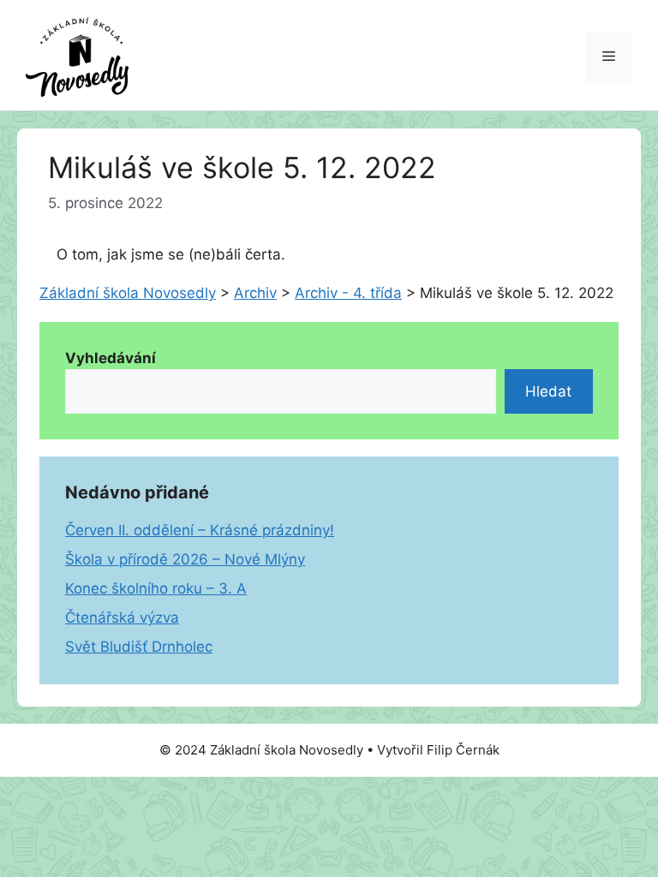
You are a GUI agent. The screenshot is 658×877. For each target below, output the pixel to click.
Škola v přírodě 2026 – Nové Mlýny (185, 559)
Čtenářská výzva (122, 617)
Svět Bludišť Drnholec (138, 646)
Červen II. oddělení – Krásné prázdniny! (199, 530)
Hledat (548, 391)
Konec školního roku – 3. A (156, 588)
